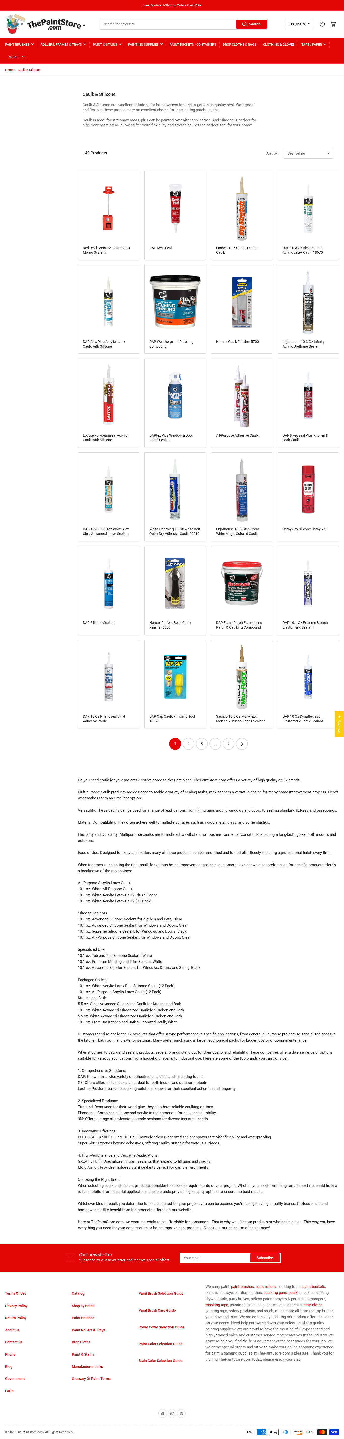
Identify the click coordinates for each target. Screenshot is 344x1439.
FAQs (9, 1391)
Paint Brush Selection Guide (161, 1293)
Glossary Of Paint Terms (91, 1379)
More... (14, 57)
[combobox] (184, 24)
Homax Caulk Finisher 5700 (237, 342)
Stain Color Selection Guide (160, 1361)
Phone (10, 1354)
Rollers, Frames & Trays (61, 44)
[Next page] (241, 743)
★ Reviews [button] (339, 724)
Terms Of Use (15, 1293)
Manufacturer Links (87, 1367)
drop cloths (313, 1305)
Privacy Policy (16, 1306)
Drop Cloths (81, 1342)
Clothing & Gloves (279, 44)
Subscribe (265, 1258)
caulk (293, 1292)
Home (9, 70)
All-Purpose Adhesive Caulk (237, 435)
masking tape (216, 1305)
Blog (8, 1367)
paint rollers (266, 1286)
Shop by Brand (83, 1306)
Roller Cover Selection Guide (161, 1327)
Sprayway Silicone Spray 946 (305, 529)
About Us (12, 1330)
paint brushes (242, 1286)
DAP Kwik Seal (160, 248)
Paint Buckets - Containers (193, 44)
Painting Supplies (143, 44)
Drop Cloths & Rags (239, 44)
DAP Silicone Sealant (99, 623)
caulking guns (275, 1292)
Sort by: (272, 153)
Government (15, 1379)
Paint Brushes (17, 44)
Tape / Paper (311, 44)
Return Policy (15, 1318)
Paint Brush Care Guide (157, 1310)
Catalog (78, 1293)
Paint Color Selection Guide (161, 1344)
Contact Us (13, 1342)
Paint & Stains (105, 44)
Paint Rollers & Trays (88, 1330)
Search (254, 24)
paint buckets (313, 1286)
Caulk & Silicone (29, 70)
